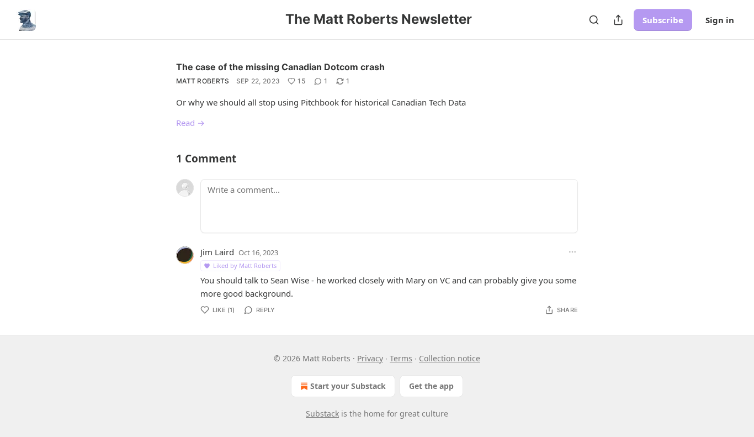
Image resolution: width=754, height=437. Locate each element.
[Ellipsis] (572, 252)
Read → (190, 122)
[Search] (594, 20)
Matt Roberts (203, 81)
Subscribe (663, 19)
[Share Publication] (618, 20)
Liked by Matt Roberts (245, 265)
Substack (322, 413)
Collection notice (449, 358)
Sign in (719, 19)
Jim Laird (217, 251)
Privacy (370, 358)
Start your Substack (348, 386)
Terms (401, 358)
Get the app (431, 386)
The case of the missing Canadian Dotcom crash (280, 66)
